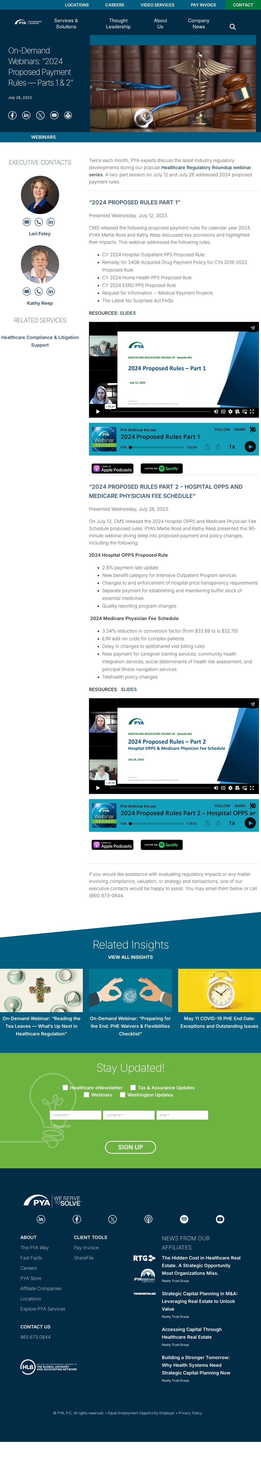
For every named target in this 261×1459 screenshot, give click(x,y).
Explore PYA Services (42, 1309)
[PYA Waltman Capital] (145, 1275)
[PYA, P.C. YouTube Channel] (220, 1218)
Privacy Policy (190, 1413)
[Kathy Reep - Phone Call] (39, 291)
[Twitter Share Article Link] (42, 115)
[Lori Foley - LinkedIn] (51, 221)
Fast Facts (31, 1257)
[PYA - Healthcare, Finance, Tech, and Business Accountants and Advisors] (28, 22)
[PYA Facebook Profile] (77, 1218)
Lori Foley (40, 233)
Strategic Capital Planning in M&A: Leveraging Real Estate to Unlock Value (200, 1301)
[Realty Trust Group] (145, 1257)
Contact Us (35, 1326)
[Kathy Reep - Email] (27, 291)
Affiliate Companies (40, 1288)
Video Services (157, 4)
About (28, 1237)
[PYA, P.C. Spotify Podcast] (184, 1218)
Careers (114, 4)
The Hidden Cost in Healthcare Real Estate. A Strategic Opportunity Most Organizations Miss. (201, 1265)
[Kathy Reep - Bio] (40, 266)
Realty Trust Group (175, 1281)
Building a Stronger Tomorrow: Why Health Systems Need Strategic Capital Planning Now (196, 1365)
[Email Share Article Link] (56, 115)
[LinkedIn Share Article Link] (28, 115)
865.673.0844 (35, 1337)
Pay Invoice (203, 4)
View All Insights (130, 957)
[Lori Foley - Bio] (40, 196)
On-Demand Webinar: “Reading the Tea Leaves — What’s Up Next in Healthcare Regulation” (42, 1026)
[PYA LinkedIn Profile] (41, 1218)
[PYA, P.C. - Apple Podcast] (148, 1218)
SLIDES (128, 313)
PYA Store (30, 1278)
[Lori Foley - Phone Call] (39, 221)
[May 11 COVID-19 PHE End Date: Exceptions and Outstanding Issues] (219, 991)
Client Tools (90, 1237)
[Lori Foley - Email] (27, 221)
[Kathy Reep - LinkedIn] (51, 291)
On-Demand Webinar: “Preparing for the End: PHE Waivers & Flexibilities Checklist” (130, 1026)
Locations (77, 4)
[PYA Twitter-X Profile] (112, 1218)
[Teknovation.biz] (145, 1293)
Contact (243, 4)
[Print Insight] (70, 115)
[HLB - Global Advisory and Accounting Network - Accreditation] (48, 1362)
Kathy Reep (40, 303)
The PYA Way (34, 1247)
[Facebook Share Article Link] (14, 115)
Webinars (43, 137)
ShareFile (84, 1257)
